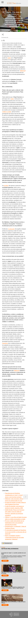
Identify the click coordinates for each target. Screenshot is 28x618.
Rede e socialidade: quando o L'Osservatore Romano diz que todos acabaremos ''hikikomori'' (14, 537)
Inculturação (11, 229)
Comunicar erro (7, 543)
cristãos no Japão (6, 111)
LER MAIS (5, 560)
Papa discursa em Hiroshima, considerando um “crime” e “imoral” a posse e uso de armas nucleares (14, 495)
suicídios (6, 185)
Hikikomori (22, 70)
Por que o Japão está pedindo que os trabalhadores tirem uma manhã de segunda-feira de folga (14, 522)
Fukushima (5, 343)
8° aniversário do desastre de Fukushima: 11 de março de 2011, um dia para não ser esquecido (15, 531)
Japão (9, 57)
